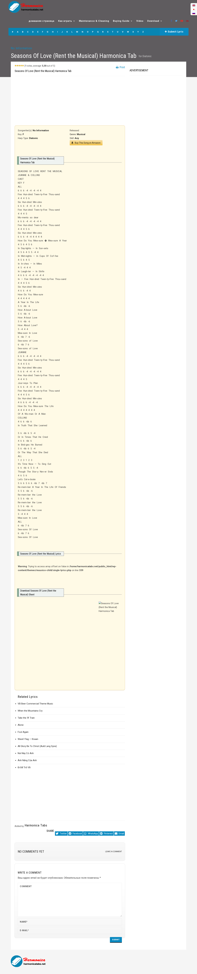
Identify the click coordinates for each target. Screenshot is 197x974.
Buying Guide (121, 21)
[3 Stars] (19, 66)
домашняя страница (41, 21)
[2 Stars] (17, 66)
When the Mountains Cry (30, 710)
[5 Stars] (23, 66)
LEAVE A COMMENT (113, 851)
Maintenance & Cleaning (94, 21)
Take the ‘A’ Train (26, 717)
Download (153, 21)
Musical (81, 134)
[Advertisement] (70, 100)
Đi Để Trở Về (24, 767)
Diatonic (147, 56)
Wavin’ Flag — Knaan (28, 739)
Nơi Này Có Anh (26, 753)
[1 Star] (15, 66)
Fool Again (23, 732)
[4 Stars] (21, 66)
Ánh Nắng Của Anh (27, 760)
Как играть (65, 21)
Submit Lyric (175, 31)
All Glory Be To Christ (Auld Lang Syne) (37, 746)
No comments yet (31, 851)
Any (77, 138)
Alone (21, 725)
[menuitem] (194, 5)
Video (139, 21)
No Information (21, 48)
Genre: (73, 134)
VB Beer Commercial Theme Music (35, 703)
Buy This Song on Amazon (88, 143)
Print (122, 67)
